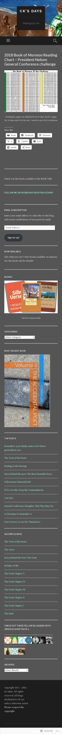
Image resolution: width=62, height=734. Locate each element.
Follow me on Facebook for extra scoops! (28, 193)
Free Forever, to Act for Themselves (22, 522)
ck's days (31, 11)
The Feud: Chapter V (14, 573)
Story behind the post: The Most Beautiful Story (28, 474)
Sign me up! (13, 237)
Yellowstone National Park (17, 482)
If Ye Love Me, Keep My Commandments (24, 490)
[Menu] (8, 40)
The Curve (9, 549)
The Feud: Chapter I (14, 605)
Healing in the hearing (15, 466)
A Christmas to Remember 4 (18, 514)
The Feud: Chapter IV (14, 581)
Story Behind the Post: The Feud (20, 557)
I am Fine (8, 498)
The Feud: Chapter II (14, 597)
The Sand (8, 613)
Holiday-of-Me (11, 565)
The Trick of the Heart (15, 458)
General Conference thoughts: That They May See (28, 506)
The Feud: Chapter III (14, 589)
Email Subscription (15, 210)
